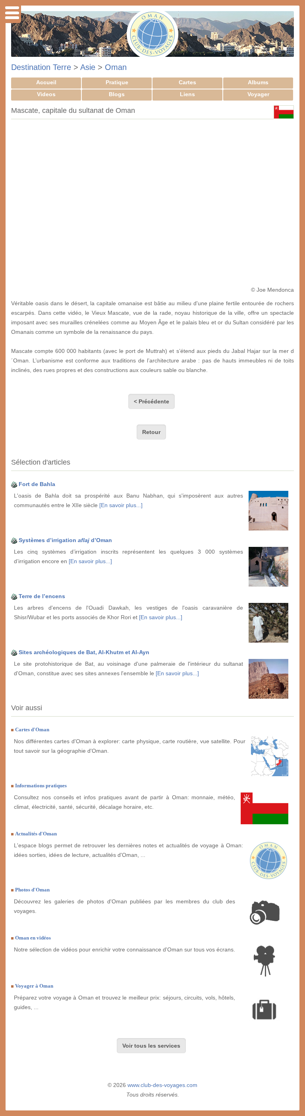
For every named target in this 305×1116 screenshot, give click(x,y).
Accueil (46, 82)
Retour (151, 432)
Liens (187, 94)
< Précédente (151, 401)
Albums (258, 82)
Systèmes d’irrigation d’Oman (65, 540)
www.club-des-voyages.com (162, 1085)
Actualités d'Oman (36, 834)
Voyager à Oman (34, 986)
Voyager (258, 94)
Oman (116, 67)
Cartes (187, 82)
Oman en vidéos (33, 938)
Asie (87, 67)
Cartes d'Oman (32, 729)
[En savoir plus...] (121, 505)
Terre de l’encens (42, 596)
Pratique (117, 82)
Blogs (117, 94)
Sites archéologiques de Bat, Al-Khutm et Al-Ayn (84, 652)
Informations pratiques (41, 786)
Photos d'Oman (32, 890)
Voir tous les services (151, 1045)
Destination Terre (41, 67)
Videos (46, 94)
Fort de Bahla (37, 484)
